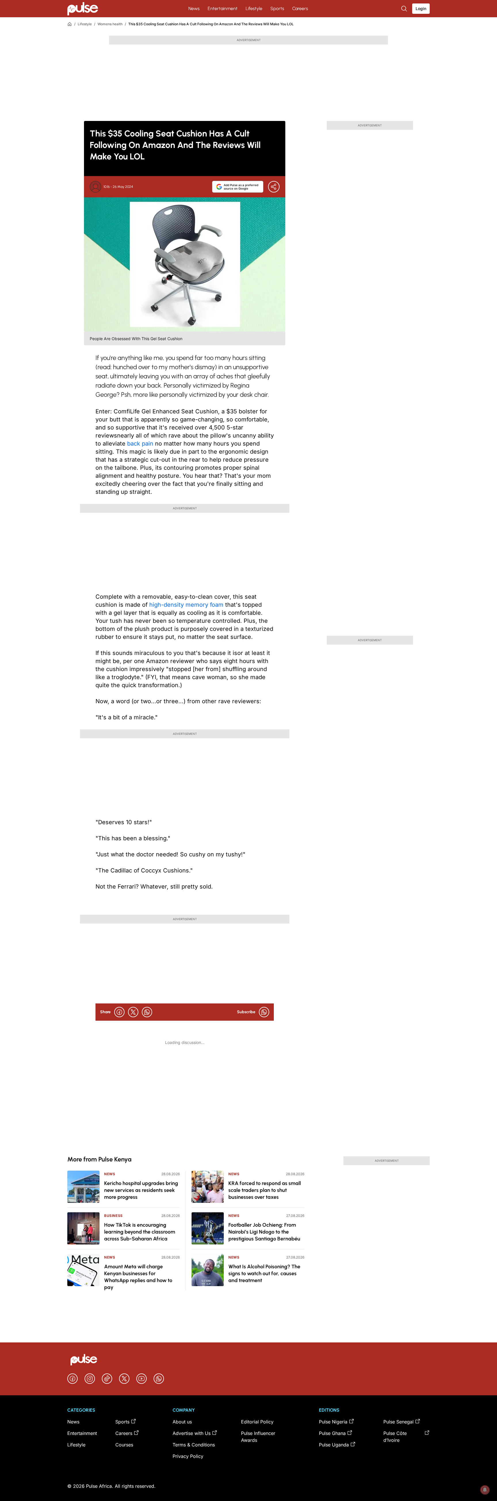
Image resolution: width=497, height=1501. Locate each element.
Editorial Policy (257, 1422)
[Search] (404, 8)
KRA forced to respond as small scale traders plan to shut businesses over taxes (264, 1190)
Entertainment (223, 8)
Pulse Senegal (398, 1422)
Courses (124, 1445)
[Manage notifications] (485, 1489)
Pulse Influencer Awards (258, 1436)
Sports (277, 8)
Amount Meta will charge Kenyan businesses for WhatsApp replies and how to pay (138, 1276)
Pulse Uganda (334, 1445)
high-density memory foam (187, 604)
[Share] (274, 186)
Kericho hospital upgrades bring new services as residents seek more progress (141, 1190)
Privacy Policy (188, 1456)
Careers (300, 8)
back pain (141, 443)
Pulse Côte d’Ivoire (395, 1436)
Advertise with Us (192, 1433)
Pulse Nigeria (333, 1422)
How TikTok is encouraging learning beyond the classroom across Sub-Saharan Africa (139, 1232)
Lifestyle (254, 8)
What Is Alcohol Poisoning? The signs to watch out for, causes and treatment (264, 1273)
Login (421, 8)
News (194, 8)
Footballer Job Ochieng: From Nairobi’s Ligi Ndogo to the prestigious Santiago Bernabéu (264, 1232)
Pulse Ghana (332, 1433)
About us (182, 1422)
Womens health (110, 24)
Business (113, 1215)
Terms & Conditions (194, 1445)
